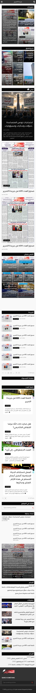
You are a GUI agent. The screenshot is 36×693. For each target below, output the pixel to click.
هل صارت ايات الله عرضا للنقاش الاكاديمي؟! (19, 425)
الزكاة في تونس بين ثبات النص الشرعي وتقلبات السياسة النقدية (26, 289)
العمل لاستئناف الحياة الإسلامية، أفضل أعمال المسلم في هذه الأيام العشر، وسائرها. (20, 477)
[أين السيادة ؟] (29, 73)
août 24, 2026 (5, 194)
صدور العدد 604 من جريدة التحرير (26, 40)
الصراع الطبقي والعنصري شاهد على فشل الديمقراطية (24, 613)
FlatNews (30, 689)
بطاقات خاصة (6, 587)
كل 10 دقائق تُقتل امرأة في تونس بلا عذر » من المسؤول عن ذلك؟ (7, 77)
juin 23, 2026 (22, 296)
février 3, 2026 (6, 72)
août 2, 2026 (22, 348)
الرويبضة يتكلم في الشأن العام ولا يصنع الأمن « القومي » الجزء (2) (24, 606)
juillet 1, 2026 (6, 296)
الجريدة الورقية (6, 261)
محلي (31, 89)
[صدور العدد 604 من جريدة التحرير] (18, 220)
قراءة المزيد (10, 42)
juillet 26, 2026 (23, 357)
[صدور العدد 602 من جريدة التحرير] (7, 347)
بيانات (32, 590)
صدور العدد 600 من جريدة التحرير (18, 277)
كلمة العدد (22, 19)
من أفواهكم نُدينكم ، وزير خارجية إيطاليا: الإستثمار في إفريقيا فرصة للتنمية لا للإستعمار (10, 288)
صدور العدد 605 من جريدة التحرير (18, 191)
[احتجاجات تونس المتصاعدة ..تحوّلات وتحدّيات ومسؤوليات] (18, 105)
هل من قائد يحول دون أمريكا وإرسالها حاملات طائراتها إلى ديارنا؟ (18, 65)
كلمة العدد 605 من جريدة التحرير (27, 23)
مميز (16, 593)
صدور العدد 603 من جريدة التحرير (7, 277)
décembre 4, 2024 (28, 83)
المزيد (7, 412)
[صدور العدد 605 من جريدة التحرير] (18, 165)
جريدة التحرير (18, 2)
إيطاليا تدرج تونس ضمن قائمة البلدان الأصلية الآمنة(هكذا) (29, 54)
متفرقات (24, 593)
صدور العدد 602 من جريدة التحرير (23, 345)
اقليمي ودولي (22, 37)
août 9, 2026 (22, 338)
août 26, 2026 (6, 130)
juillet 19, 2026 (22, 367)
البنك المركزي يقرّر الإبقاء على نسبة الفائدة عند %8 (18, 78)
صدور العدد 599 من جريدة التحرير (29, 277)
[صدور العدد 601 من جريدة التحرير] (7, 357)
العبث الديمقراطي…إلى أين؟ (18, 450)
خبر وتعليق (30, 48)
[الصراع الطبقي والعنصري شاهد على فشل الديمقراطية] (7, 614)
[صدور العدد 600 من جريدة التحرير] (7, 366)
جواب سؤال (27, 590)
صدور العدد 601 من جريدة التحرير (23, 355)
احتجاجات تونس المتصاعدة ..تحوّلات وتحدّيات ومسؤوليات (19, 124)
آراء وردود (31, 586)
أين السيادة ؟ (29, 80)
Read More (27, 574)
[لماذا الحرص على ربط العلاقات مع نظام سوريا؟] (7, 621)
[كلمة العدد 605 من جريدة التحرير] (7, 647)
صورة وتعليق (11, 590)
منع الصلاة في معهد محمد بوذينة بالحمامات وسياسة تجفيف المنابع (18, 53)
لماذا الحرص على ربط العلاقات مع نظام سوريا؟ (24, 620)
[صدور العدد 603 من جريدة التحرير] (7, 337)
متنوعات (30, 7)
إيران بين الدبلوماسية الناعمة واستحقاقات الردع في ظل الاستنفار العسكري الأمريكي (7, 61)
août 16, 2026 (5, 249)
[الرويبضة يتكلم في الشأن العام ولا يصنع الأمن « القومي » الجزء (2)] (7, 605)
